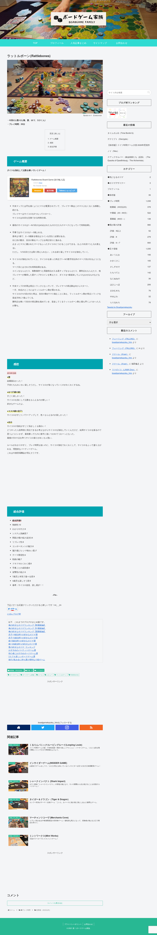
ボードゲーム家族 (28, 675)
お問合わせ (88, 924)
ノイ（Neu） (113, 151)
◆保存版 (129, 195)
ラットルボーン (61, 675)
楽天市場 (50, 190)
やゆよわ (130, 296)
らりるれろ (40, 670)
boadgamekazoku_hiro (122, 342)
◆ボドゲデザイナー (129, 183)
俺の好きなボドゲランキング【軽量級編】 (27, 625)
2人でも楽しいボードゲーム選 (21, 656)
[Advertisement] (55, 332)
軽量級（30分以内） (16, 670)
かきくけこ (130, 260)
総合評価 (53, 146)
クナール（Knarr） (120, 354)
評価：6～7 (130, 242)
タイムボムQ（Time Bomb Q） (121, 133)
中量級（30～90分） (130, 212)
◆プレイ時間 (129, 201)
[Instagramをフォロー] (67, 727)
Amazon (37, 190)
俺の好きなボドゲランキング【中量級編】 (27, 628)
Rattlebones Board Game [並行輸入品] (48, 179)
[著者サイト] (18, 727)
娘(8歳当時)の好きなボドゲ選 (22, 641)
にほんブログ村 (14, 613)
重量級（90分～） (130, 218)
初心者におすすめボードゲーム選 (23, 653)
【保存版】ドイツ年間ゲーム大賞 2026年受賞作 (129, 145)
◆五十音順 (129, 248)
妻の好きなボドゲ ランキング (21, 647)
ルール (40, 675)
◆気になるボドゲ (129, 177)
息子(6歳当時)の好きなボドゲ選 (23, 638)
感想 (51, 142)
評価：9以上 (130, 230)
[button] (148, 92)
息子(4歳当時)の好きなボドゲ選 (23, 634)
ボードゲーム (14, 675)
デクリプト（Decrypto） (118, 139)
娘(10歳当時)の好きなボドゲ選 (22, 644)
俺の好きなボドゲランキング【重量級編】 (27, 631)
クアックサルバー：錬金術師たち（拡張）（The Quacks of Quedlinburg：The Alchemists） (129, 159)
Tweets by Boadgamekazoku (119, 307)
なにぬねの (130, 278)
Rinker (40, 183)
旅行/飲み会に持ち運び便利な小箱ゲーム (26, 660)
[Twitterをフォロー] (42, 727)
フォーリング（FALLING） (124, 338)
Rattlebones (74, 675)
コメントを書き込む (55, 903)
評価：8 (29, 670)
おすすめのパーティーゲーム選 (22, 650)
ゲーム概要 (54, 138)
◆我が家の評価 (129, 224)
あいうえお (130, 254)
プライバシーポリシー (73, 924)
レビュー (49, 675)
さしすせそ (130, 266)
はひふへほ (130, 284)
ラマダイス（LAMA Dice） (124, 369)
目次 (52, 133)
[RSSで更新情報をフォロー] (91, 727)
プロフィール (129, 189)
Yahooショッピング (67, 190)
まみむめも (130, 290)
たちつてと (130, 272)
